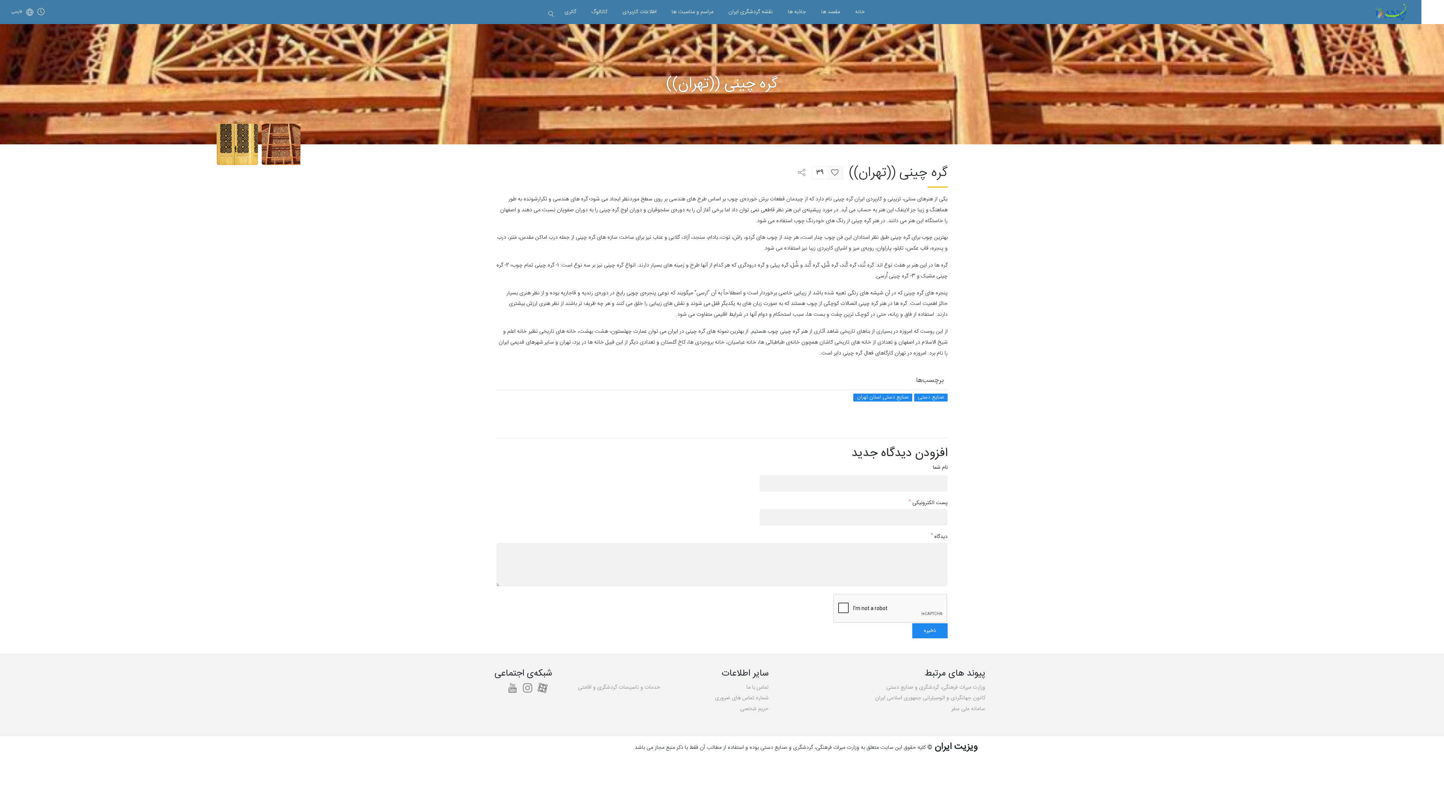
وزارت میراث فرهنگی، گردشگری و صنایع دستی (935, 687)
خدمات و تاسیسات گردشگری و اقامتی (619, 687)
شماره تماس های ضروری (742, 698)
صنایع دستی (931, 397)
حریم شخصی (754, 709)
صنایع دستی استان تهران (883, 397)
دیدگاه (939, 537)
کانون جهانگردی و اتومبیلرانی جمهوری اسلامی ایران (930, 698)
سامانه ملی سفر (968, 709)
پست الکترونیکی (928, 503)
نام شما (940, 468)
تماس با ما (757, 687)
